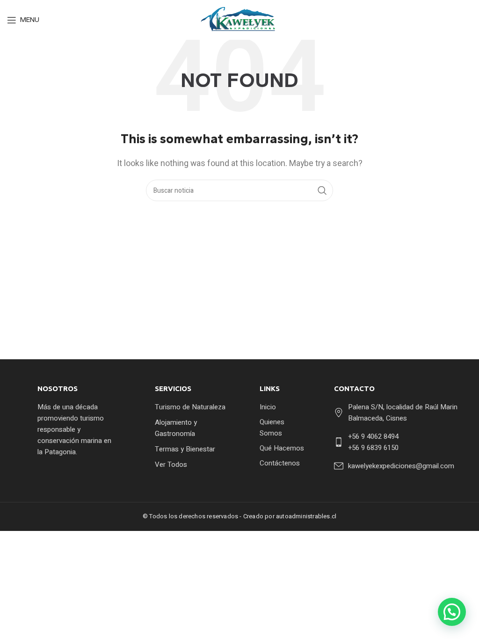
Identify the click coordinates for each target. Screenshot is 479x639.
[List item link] (191, 407)
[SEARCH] (322, 190)
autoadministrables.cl (306, 516)
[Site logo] (240, 19)
